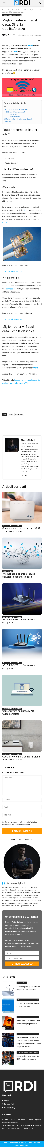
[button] (4, 3)
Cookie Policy (9, 1108)
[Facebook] (4, 425)
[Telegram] (37, 425)
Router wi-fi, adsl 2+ (13, 271)
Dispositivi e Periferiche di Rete (18, 10)
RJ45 (4, 222)
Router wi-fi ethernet (13, 319)
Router (11, 414)
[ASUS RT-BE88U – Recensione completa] (22, 599)
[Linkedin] (26, 425)
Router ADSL (19, 414)
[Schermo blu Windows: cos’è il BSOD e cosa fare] (8, 1006)
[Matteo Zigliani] (3, 35)
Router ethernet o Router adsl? (16, 109)
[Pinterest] (15, 425)
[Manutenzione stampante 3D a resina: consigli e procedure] (8, 1023)
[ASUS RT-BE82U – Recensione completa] (22, 644)
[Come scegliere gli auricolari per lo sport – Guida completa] (8, 989)
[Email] (31, 425)
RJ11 (26, 210)
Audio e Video (22, 983)
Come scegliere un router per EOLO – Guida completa (21, 529)
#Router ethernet (15, 116)
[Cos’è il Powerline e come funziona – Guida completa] (22, 736)
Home (4, 10)
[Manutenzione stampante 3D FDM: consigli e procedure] (8, 1058)
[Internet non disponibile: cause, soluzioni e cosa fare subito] (22, 553)
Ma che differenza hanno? (16, 112)
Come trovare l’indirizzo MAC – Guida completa (19, 712)
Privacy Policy (9, 1104)
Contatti (7, 1100)
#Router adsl (13, 114)
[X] (10, 425)
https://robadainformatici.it (29, 443)
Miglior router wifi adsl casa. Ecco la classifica (19, 120)
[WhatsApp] (21, 425)
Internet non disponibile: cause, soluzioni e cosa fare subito (18, 575)
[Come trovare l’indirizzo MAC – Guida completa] (22, 690)
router (30, 45)
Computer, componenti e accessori (28, 1000)
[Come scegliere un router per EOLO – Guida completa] (22, 507)
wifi (15, 51)
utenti (35, 368)
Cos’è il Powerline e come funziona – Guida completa (21, 758)
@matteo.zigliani (16, 883)
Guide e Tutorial (7, 571)
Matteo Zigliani (12, 35)
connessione (11, 289)
